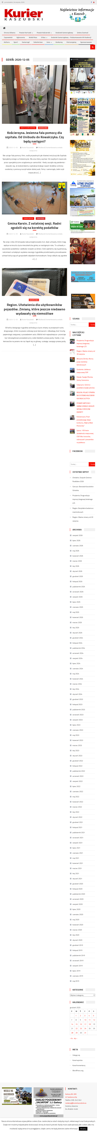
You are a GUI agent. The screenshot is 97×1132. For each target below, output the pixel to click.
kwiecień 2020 (78, 924)
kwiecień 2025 (78, 617)
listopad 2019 (77, 950)
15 (76, 1024)
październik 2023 (79, 709)
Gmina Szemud (82, 32)
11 (90, 1020)
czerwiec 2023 (78, 730)
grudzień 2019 (78, 945)
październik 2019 (79, 955)
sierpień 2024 (78, 658)
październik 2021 (79, 832)
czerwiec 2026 (78, 545)
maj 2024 (76, 673)
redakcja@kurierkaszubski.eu (75, 1103)
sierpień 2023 (78, 719)
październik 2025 (79, 586)
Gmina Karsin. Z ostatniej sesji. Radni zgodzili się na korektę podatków (34, 225)
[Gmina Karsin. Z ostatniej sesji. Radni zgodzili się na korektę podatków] (34, 198)
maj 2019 (76, 981)
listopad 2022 (77, 766)
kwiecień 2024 (78, 679)
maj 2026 (76, 550)
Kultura (7, 42)
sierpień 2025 (78, 597)
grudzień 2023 (78, 699)
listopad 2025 (77, 581)
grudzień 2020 (78, 883)
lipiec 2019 (76, 971)
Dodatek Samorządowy (64, 32)
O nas (43, 37)
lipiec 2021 (76, 848)
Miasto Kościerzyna (28, 128)
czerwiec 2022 (78, 791)
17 (85, 1024)
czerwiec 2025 (78, 607)
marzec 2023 (77, 745)
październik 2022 (79, 771)
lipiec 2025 (76, 602)
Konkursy (59, 42)
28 (72, 1032)
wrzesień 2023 (78, 714)
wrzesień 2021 (78, 837)
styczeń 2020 (77, 940)
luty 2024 (76, 689)
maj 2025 (76, 612)
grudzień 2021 (78, 822)
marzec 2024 (77, 684)
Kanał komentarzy (79, 1065)
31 (85, 1032)
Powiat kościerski (43, 32)
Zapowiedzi (8, 37)
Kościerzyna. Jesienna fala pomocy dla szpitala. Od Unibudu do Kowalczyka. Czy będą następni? (34, 137)
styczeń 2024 (77, 694)
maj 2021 (76, 858)
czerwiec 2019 (78, 976)
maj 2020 (76, 919)
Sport (16, 42)
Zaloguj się (76, 1055)
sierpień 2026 (78, 535)
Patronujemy (71, 42)
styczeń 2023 (77, 755)
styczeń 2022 (77, 817)
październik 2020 (79, 894)
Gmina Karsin (28, 218)
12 (94, 1020)
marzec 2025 (77, 622)
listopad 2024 (77, 643)
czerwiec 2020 (78, 914)
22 (76, 1028)
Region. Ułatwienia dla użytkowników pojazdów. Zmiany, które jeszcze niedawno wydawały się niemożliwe (34, 309)
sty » (75, 1038)
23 (81, 1028)
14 (72, 1024)
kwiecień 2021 (78, 863)
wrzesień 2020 (78, 899)
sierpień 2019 (78, 965)
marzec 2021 (77, 868)
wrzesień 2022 (78, 776)
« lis (71, 1038)
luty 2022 (76, 812)
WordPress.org (78, 1070)
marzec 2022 (77, 807)
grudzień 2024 (78, 638)
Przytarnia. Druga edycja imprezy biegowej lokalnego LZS (85, 343)
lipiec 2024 (76, 663)
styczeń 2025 (77, 632)
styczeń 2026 (77, 571)
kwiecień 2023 (78, 740)
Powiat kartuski (25, 32)
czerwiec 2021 (78, 853)
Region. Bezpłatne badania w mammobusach (83, 510)
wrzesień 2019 (78, 960)
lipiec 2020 (76, 909)
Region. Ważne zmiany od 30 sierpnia (83, 519)
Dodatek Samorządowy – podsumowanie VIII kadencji (71, 37)
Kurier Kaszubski (28, 147)
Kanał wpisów (78, 1060)
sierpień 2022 (78, 781)
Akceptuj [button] (83, 1128)
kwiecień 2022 (78, 801)
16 (81, 1024)
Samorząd (25, 42)
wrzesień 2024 (78, 653)
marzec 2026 (77, 561)
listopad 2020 (77, 889)
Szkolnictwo (38, 42)
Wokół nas (33, 37)
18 (90, 1024)
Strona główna (9, 32)
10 (85, 1020)
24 (85, 1028)
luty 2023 (76, 750)
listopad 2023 (77, 704)
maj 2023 (76, 735)
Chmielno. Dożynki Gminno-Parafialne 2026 (82, 479)
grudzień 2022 (78, 760)
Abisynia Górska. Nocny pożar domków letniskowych (85, 361)
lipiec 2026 (76, 540)
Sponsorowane (86, 42)
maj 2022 (76, 796)
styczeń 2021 (77, 878)
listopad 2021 (77, 827)
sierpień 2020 (78, 904)
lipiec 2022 (76, 786)
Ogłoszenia (20, 37)
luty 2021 (76, 873)
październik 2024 (79, 648)
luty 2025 (76, 627)
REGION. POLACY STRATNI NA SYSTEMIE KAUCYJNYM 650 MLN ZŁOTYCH (86, 395)
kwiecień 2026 (78, 556)
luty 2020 (76, 935)
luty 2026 (76, 566)
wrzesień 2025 (78, 591)
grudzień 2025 (78, 576)
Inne (48, 42)
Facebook (78, 451)
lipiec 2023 (76, 725)
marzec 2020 (77, 930)
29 (76, 1032)
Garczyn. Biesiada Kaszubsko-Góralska (83, 488)
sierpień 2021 (78, 842)
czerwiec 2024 (78, 668)
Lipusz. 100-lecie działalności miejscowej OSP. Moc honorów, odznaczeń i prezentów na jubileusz (85, 436)
